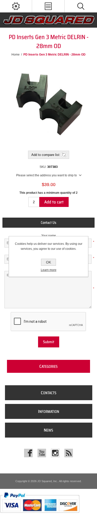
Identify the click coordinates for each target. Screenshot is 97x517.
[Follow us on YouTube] (42, 453)
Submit (48, 342)
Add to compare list (45, 155)
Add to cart (54, 202)
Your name (48, 235)
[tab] (48, 223)
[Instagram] (55, 453)
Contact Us (48, 222)
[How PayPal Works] (39, 515)
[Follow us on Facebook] (28, 453)
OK (48, 262)
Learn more (48, 270)
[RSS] (69, 453)
